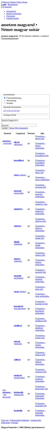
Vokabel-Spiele (12, 18)
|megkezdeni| (19, 376)
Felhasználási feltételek (19, 420)
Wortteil (9, 103)
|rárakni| (20, 291)
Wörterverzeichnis (13, 14)
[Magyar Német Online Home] (14, 2)
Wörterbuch (11, 11)
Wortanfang (11, 100)
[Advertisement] (25, 66)
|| (7, 142)
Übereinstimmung (13, 98)
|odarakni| (18, 342)
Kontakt (14, 423)
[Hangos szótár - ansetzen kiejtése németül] (1, 143)
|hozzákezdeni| (20, 307)
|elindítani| (18, 243)
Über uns (5, 420)
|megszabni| (19, 192)
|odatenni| (18, 260)
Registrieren (13, 4)
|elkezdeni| (18, 143)
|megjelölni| (19, 277)
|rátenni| (20, 175)
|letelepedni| (19, 393)
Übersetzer (10, 16)
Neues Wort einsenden (18, 128)
